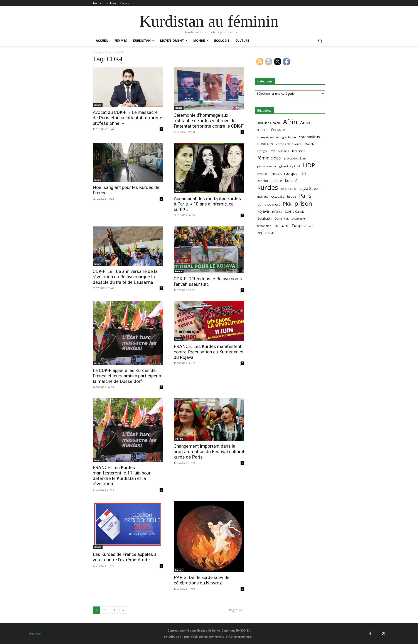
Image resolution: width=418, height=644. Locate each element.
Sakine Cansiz (294, 211)
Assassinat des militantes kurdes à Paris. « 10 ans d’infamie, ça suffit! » (207, 204)
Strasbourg (298, 218)
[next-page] (123, 610)
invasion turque (284, 173)
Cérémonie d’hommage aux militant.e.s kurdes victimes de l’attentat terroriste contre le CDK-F (209, 121)
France (97, 104)
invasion (262, 173)
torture (281, 225)
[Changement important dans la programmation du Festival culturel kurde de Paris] (209, 419)
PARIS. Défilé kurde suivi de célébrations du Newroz (201, 580)
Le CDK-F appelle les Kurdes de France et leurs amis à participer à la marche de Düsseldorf (127, 376)
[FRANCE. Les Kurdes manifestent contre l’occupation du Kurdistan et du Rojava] (209, 321)
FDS (273, 151)
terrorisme (264, 226)
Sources (35, 633)
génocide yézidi (289, 166)
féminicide (298, 151)
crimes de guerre (289, 144)
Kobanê (291, 180)
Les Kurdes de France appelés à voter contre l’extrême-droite (125, 557)
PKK (287, 204)
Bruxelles (262, 130)
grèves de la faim (295, 158)
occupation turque (283, 196)
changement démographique (276, 137)
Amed (306, 122)
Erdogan (262, 151)
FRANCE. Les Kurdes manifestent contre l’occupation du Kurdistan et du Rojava (209, 352)
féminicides (269, 158)
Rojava (263, 211)
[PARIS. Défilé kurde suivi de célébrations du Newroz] (209, 536)
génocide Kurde (266, 166)
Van (311, 226)
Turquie (299, 225)
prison (303, 203)
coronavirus (309, 137)
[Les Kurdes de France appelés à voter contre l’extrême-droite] (128, 525)
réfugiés (277, 211)
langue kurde (289, 188)
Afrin (290, 122)
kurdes (267, 187)
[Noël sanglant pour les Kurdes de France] (128, 162)
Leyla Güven (309, 188)
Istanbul (262, 181)
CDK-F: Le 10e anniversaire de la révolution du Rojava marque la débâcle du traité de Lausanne (125, 277)
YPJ (259, 232)
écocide (269, 233)
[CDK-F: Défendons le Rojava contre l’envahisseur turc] (209, 250)
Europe (98, 363)
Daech (309, 144)
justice (276, 180)
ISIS (303, 173)
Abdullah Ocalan (268, 123)
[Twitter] (384, 634)
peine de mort (268, 204)
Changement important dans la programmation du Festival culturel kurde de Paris (209, 452)
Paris (305, 195)
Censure (278, 129)
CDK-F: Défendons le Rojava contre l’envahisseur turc (209, 281)
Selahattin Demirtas (273, 218)
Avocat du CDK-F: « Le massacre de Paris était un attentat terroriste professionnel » (127, 118)
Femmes (283, 151)
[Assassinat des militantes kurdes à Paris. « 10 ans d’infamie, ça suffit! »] (209, 168)
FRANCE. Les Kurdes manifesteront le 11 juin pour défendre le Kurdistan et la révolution (122, 475)
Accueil (97, 52)
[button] (320, 40)
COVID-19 (265, 144)
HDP (309, 165)
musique (262, 196)
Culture (179, 438)
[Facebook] (370, 634)
